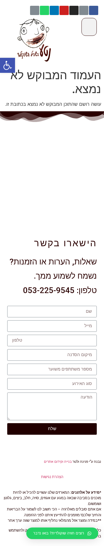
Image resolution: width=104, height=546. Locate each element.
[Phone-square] (34, 10)
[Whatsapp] (44, 10)
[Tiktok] (83, 10)
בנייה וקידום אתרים (58, 462)
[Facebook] (93, 10)
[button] (7, 65)
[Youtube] (64, 10)
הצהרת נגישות (52, 477)
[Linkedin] (54, 10)
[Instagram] (74, 10)
